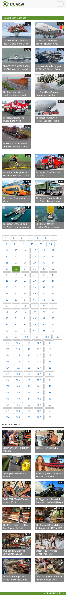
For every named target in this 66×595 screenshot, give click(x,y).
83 (34, 318)
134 (7, 380)
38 (7, 275)
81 (16, 318)
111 (28, 349)
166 (28, 417)
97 (53, 330)
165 (18, 417)
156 (28, 405)
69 (16, 306)
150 (18, 398)
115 (18, 355)
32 (7, 269)
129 (7, 374)
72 (44, 306)
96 (44, 330)
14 (7, 250)
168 (49, 417)
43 (53, 275)
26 (7, 262)
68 (7, 306)
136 (28, 380)
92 (7, 330)
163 (49, 411)
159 (7, 411)
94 (25, 330)
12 (41, 244)
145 (18, 392)
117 (39, 355)
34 (25, 269)
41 (34, 275)
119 (7, 361)
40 (25, 275)
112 (39, 349)
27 (16, 262)
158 (49, 405)
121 (28, 361)
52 (25, 287)
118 (49, 355)
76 (25, 312)
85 (53, 318)
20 (7, 256)
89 (34, 324)
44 (7, 281)
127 (39, 368)
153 (49, 398)
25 (53, 256)
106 (28, 343)
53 (34, 287)
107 (39, 343)
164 (7, 417)
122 (39, 361)
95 (34, 330)
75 (16, 312)
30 (44, 262)
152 (39, 398)
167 (39, 417)
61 (53, 293)
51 (16, 287)
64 (25, 300)
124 (7, 368)
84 (44, 318)
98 (7, 337)
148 (49, 392)
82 (25, 318)
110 (18, 349)
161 (28, 411)
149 (7, 398)
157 (39, 405)
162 (39, 411)
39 (16, 275)
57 (16, 293)
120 (18, 361)
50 (7, 287)
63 (16, 300)
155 (18, 405)
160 (18, 411)
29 (34, 262)
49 (53, 281)
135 (18, 380)
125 (18, 368)
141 (28, 386)
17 (34, 250)
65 (34, 300)
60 (44, 293)
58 (25, 293)
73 (53, 306)
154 (7, 405)
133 (49, 374)
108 (49, 343)
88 (25, 324)
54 (44, 287)
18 (44, 250)
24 (44, 256)
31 (53, 262)
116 (28, 355)
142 (39, 386)
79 (53, 312)
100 (26, 337)
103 (57, 337)
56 (7, 293)
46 (25, 281)
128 (49, 368)
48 (44, 281)
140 (18, 386)
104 (7, 343)
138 (49, 380)
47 (34, 281)
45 (16, 281)
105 (18, 343)
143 (49, 386)
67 (53, 300)
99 (16, 337)
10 (23, 244)
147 (39, 392)
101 (36, 337)
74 (7, 312)
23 (34, 256)
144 (7, 392)
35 (34, 269)
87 (16, 324)
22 (25, 256)
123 (49, 361)
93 (16, 330)
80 (7, 318)
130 (18, 374)
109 (7, 349)
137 (39, 380)
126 (28, 368)
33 (16, 269)
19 (53, 250)
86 (7, 324)
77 (34, 312)
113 (49, 349)
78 (44, 312)
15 (16, 250)
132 (39, 374)
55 (53, 287)
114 (7, 355)
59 (34, 293)
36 (44, 269)
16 (25, 250)
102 (47, 337)
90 (44, 324)
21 (16, 256)
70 (25, 306)
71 (34, 306)
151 (28, 398)
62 (7, 300)
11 (32, 244)
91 (53, 324)
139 (7, 386)
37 (53, 269)
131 (28, 374)
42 (44, 275)
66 (44, 300)
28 (25, 262)
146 (28, 392)
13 (50, 244)
